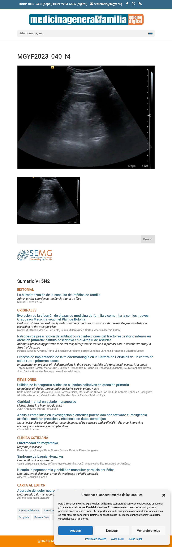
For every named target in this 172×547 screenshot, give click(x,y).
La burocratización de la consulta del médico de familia (58, 295)
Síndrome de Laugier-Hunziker (40, 456)
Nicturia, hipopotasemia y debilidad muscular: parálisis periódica (66, 470)
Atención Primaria (29, 510)
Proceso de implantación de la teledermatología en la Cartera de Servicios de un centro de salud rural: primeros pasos (85, 359)
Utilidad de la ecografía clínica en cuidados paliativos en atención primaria (73, 385)
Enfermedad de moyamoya (37, 443)
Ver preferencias (148, 531)
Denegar (112, 531)
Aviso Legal (117, 539)
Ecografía (24, 517)
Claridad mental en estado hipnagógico (46, 402)
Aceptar (75, 531)
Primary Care (41, 517)
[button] (164, 495)
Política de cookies (95, 539)
